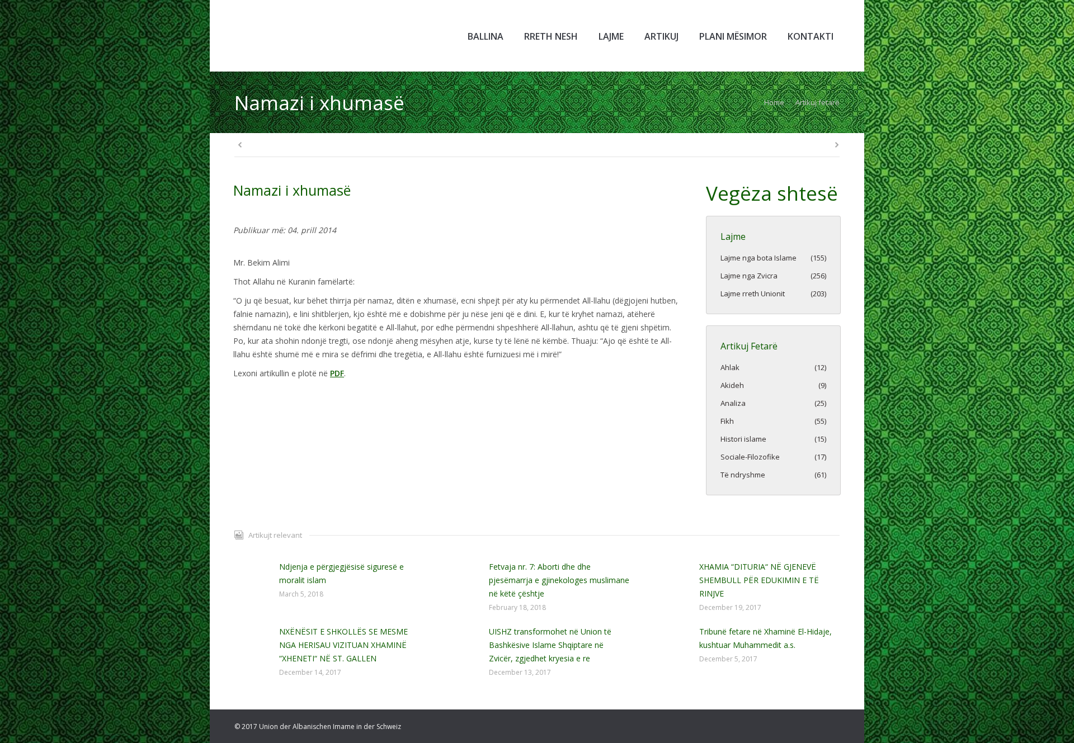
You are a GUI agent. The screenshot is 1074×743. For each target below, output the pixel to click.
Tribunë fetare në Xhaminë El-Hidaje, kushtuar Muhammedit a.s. (765, 638)
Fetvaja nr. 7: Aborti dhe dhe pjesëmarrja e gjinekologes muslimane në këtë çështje (559, 580)
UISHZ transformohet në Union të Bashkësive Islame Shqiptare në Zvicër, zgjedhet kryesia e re (550, 645)
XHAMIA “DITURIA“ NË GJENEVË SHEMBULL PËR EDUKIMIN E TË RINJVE (759, 580)
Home (774, 102)
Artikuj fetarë (817, 102)
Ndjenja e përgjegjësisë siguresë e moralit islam (341, 573)
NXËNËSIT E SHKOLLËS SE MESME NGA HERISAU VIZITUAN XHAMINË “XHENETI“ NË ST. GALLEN (343, 645)
